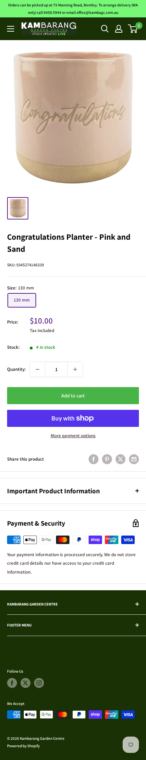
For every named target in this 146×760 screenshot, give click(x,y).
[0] (133, 29)
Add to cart (73, 395)
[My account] (118, 29)
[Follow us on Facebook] (12, 683)
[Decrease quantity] (37, 369)
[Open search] (105, 29)
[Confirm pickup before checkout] (73, 425)
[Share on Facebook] (94, 459)
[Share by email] (134, 459)
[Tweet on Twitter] (120, 459)
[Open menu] (10, 29)
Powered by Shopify (23, 745)
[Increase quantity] (75, 369)
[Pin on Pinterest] (107, 459)
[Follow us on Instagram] (39, 683)
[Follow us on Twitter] (25, 683)
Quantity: (16, 369)
